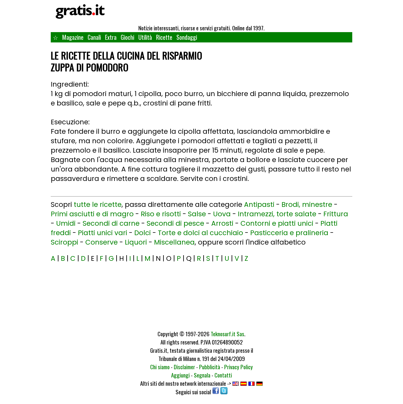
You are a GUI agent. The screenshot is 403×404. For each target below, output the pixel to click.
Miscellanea (174, 242)
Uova (222, 214)
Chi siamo (160, 366)
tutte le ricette (98, 204)
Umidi (66, 223)
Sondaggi (186, 37)
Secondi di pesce (175, 223)
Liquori (136, 242)
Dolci (142, 233)
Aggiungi (180, 375)
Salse (197, 214)
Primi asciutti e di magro (92, 214)
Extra (111, 37)
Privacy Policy (238, 366)
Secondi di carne (111, 223)
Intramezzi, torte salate (277, 214)
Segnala (202, 375)
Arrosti (222, 223)
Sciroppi (64, 242)
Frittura (335, 214)
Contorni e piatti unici (276, 223)
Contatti (223, 375)
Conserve (101, 242)
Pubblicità (209, 366)
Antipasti (259, 204)
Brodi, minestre (306, 204)
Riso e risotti (161, 214)
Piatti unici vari (102, 233)
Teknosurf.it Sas (227, 333)
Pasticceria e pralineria (289, 233)
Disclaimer (184, 366)
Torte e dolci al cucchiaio (200, 233)
